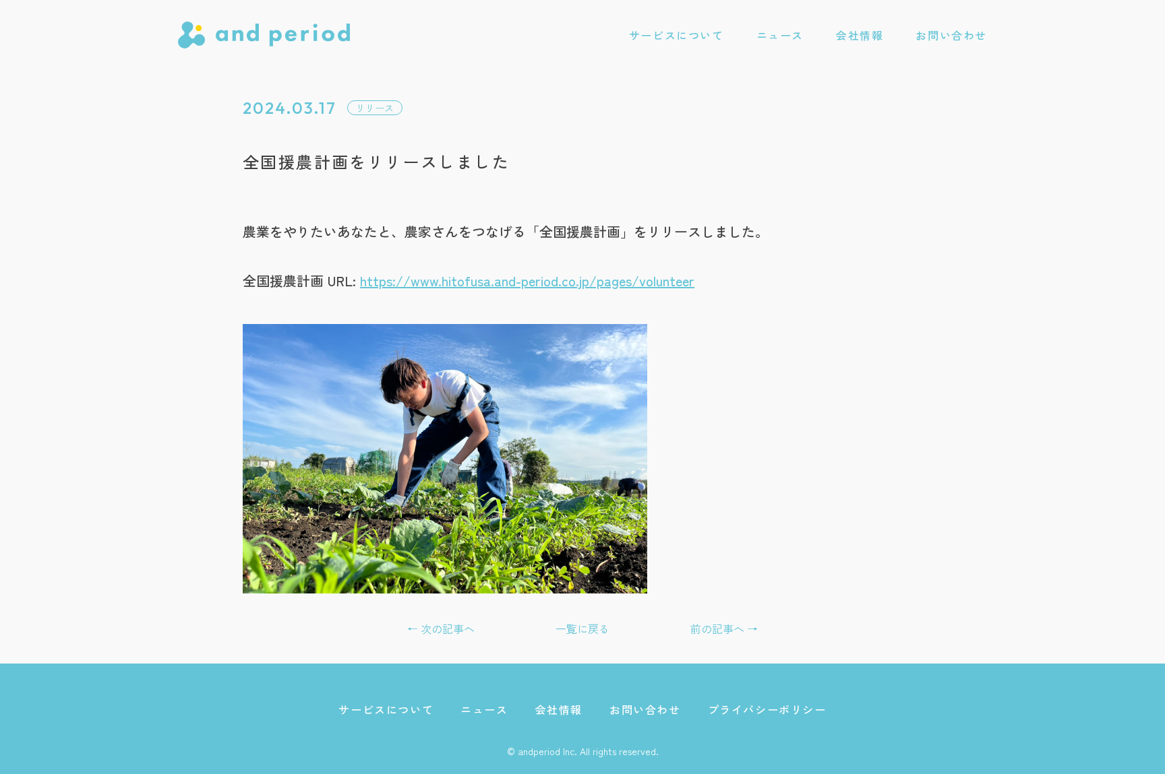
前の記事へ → (724, 628)
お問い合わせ (951, 35)
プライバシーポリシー (767, 709)
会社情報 (859, 35)
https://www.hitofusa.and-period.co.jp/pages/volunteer (527, 280)
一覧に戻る (582, 628)
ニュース (780, 35)
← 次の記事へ (441, 628)
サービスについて (676, 35)
